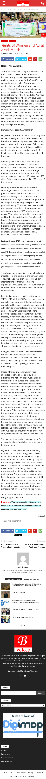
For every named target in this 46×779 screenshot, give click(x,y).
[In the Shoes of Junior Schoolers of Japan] (5, 611)
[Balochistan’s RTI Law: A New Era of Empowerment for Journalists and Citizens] (5, 602)
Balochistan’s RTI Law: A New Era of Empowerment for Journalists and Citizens (26, 601)
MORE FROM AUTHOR (31, 579)
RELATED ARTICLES (13, 579)
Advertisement (21, 772)
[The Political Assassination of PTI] (5, 619)
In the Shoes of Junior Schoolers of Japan (25, 609)
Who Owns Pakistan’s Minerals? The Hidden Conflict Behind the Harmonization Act (26, 584)
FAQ (11, 772)
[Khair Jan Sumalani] (5, 594)
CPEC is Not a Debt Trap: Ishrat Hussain (10, 545)
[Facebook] (20, 676)
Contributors (7, 54)
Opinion (4, 41)
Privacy (30, 772)
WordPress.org (6, 761)
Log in (3, 750)
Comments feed (7, 758)
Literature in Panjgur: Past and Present (35, 545)
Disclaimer (39, 772)
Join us (5, 772)
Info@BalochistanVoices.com (27, 671)
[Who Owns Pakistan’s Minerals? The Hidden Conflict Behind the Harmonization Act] (5, 586)
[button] (42, 3)
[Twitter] (25, 676)
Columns (12, 41)
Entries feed (5, 754)
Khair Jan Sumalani (18, 592)
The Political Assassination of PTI (23, 617)
